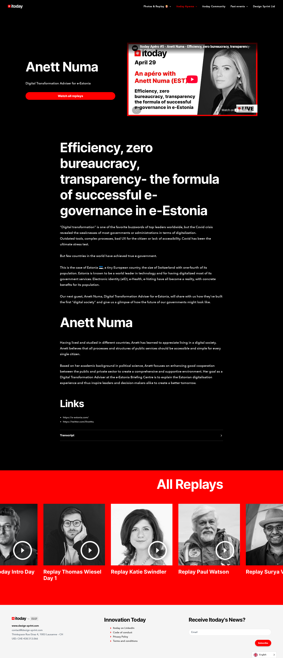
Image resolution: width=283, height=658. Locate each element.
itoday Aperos (185, 6)
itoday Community (213, 6)
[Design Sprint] (25, 619)
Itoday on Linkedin (123, 628)
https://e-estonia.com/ (76, 417)
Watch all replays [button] (70, 96)
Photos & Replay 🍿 (156, 6)
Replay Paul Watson (203, 572)
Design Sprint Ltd (264, 6)
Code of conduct (122, 632)
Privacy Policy (120, 636)
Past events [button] (238, 6)
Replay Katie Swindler (138, 572)
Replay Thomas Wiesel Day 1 (72, 575)
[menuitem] (158, 6)
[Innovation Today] (15, 6)
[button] (74, 534)
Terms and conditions (125, 640)
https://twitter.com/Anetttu (78, 421)
